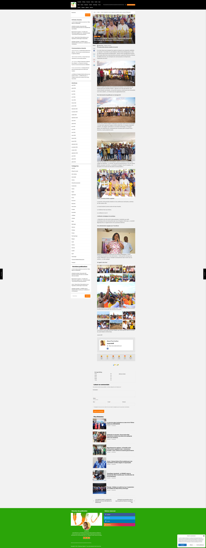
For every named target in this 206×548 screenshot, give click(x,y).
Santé (79, 4)
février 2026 (74, 102)
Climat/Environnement (76, 182)
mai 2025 (73, 129)
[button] (203, 535)
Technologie (95, 4)
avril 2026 (73, 97)
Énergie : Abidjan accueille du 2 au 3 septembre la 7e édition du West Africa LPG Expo (120, 487)
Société (96, 1)
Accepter (182, 544)
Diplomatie (74, 194)
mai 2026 (73, 94)
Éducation (86, 4)
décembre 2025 (74, 108)
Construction (74, 185)
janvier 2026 (74, 105)
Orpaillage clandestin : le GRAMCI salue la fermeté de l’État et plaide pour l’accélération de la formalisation (120, 475)
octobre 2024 (74, 150)
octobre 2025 (74, 114)
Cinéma (82, 4)
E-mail (109, 401)
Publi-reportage (74, 235)
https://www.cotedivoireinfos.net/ (115, 345)
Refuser (191, 544)
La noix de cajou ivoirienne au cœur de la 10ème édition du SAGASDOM (81, 23)
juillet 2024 (74, 158)
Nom (94, 401)
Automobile (74, 177)
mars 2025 (74, 135)
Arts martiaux (74, 174)
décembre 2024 (74, 144)
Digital (73, 191)
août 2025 (73, 120)
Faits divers (74, 206)
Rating (94, 398)
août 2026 (73, 85)
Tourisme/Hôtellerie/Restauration (78, 259)
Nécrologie (74, 224)
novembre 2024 (75, 147)
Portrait (73, 233)
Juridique (73, 215)
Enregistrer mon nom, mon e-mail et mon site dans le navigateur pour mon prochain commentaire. (111, 407)
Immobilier (74, 212)
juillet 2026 (74, 88)
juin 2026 (73, 91)
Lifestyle (83, 7)
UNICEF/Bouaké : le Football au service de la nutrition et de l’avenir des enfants (80, 77)
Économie (88, 1)
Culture (92, 1)
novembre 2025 (75, 111)
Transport (73, 262)
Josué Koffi (95, 42)
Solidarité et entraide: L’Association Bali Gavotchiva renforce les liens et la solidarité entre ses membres (119, 436)
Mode (73, 221)
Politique (83, 1)
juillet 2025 (74, 123)
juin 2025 (73, 126)
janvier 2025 (74, 141)
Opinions (87, 7)
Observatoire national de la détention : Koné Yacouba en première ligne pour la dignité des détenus (81, 52)
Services (91, 7)
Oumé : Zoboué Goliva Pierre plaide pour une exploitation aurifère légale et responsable (119, 462)
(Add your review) (122, 373)
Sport (99, 1)
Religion (73, 238)
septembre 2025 (75, 117)
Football (90, 4)
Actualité (73, 168)
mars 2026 (74, 99)
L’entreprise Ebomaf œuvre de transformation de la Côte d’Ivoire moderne (80, 69)
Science (79, 7)
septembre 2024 (75, 153)
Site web (123, 401)
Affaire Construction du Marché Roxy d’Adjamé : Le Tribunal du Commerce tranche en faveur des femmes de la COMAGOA (81, 63)
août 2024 (73, 155)
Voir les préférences (200, 544)
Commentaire (95, 389)
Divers (99, 4)
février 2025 (74, 138)
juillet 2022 (74, 161)
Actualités (79, 1)
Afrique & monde (75, 171)
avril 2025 (73, 132)
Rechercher (74, 12)
